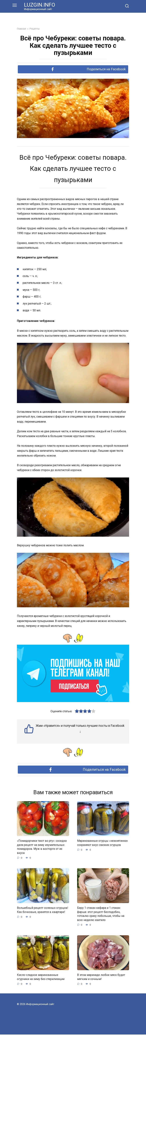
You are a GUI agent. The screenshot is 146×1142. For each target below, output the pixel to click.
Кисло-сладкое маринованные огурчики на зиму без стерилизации (40, 977)
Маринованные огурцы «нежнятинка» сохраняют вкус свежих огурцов (102, 842)
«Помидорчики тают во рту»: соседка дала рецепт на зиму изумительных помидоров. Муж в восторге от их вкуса (42, 846)
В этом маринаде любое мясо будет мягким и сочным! (101, 977)
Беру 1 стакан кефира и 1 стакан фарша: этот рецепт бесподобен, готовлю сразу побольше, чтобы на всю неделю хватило (100, 914)
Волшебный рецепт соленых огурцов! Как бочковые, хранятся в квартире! (42, 909)
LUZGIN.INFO (39, 5)
